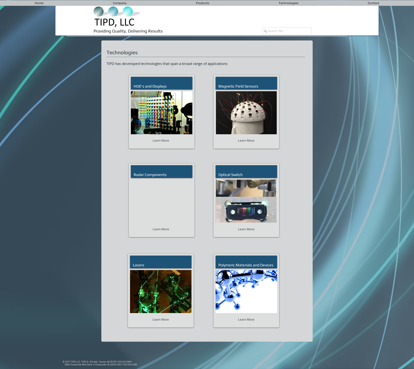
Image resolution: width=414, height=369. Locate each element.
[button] (119, 3)
